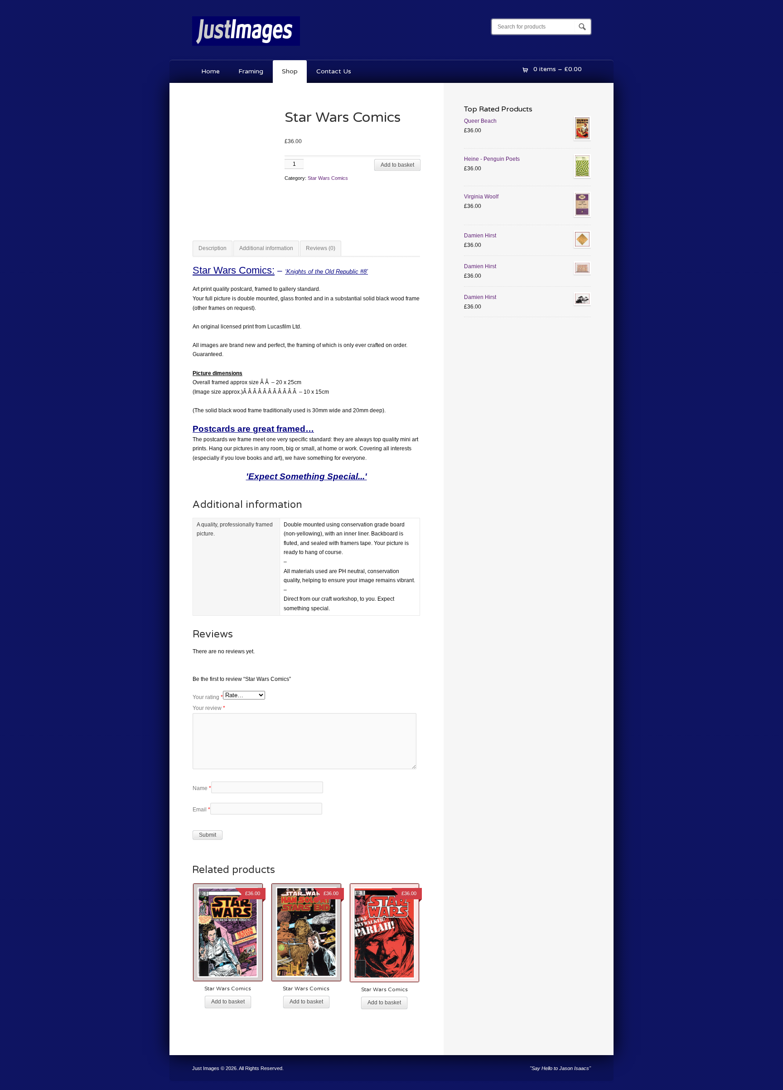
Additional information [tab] (266, 248)
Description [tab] (212, 248)
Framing (250, 71)
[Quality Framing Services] (246, 47)
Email (201, 809)
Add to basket (397, 165)
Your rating (208, 697)
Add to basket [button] (228, 1001)
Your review (209, 708)
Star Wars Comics (328, 178)
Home (210, 71)
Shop (290, 71)
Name (202, 788)
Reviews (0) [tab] (320, 248)
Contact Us (333, 71)
